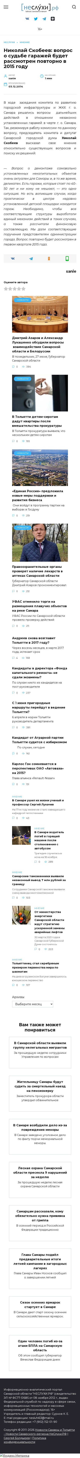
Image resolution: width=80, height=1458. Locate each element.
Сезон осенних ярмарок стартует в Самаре (40, 1305)
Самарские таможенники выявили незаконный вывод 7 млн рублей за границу (39, 880)
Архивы (18, 997)
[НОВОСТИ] (40, 330)
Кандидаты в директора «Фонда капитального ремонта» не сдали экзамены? (39, 673)
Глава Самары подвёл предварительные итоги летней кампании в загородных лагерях (40, 1261)
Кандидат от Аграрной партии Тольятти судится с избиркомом (39, 740)
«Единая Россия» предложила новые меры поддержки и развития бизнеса (37, 495)
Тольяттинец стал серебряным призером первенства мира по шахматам (35, 967)
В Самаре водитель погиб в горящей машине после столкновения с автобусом (49, 840)
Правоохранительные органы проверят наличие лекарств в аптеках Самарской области (37, 571)
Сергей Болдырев (17, 1438)
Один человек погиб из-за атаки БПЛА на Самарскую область (40, 1345)
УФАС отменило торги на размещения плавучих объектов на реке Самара (39, 606)
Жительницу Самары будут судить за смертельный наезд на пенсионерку (40, 1086)
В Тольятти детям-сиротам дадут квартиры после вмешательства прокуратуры (37, 421)
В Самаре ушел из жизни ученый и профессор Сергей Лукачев (38, 802)
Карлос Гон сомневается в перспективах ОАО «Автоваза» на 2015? (38, 768)
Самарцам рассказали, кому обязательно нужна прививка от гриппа (40, 1216)
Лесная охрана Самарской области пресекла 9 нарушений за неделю (40, 1172)
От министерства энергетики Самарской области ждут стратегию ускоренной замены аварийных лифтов (49, 922)
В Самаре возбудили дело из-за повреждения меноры (40, 1127)
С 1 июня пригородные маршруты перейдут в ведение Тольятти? (38, 707)
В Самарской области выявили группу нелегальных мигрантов (40, 1045)
